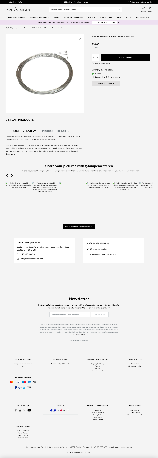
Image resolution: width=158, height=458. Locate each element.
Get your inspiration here (77, 226)
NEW (119, 17)
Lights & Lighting (11, 28)
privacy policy (80, 334)
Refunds (97, 368)
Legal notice (98, 417)
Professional (142, 17)
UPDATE (105, 22)
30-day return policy (135, 366)
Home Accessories (23, 438)
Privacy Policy (97, 415)
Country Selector (97, 419)
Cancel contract (97, 371)
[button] (79, 39)
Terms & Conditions (97, 412)
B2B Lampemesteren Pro (135, 415)
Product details (55, 131)
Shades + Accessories (25, 28)
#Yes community (135, 410)
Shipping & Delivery (97, 364)
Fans (56, 17)
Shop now (85, 22)
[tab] (22, 131)
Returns (97, 366)
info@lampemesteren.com (32, 258)
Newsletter (135, 364)
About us (98, 410)
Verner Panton (23, 433)
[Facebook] (16, 410)
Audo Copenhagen (23, 430)
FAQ (23, 366)
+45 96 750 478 (28, 254)
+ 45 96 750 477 (99, 447)
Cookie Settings (135, 412)
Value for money (23, 435)
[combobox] (85, 9)
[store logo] (18, 9)
